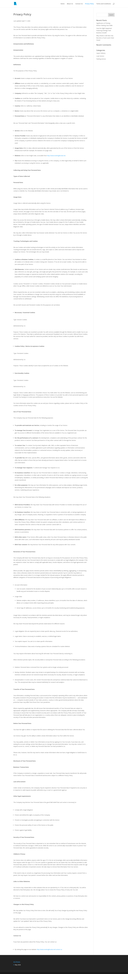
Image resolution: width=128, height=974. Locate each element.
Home (62, 4)
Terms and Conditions (103, 4)
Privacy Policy (89, 4)
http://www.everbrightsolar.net (56, 155)
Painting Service (101, 59)
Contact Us (79, 4)
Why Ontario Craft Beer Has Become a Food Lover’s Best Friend (105, 38)
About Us (70, 4)
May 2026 (18, 965)
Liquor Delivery (100, 53)
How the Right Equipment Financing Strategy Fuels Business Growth (104, 30)
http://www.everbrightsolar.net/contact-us (49, 949)
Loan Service (100, 56)
